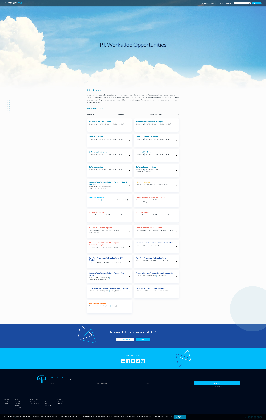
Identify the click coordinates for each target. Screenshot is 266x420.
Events (46, 401)
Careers (32, 397)
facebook (128, 361)
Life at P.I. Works (125, 339)
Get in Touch (216, 383)
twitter (138, 361)
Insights (46, 397)
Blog (46, 403)
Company (16, 399)
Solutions (6, 399)
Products (6, 401)
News (46, 399)
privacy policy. (169, 416)
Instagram (143, 361)
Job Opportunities (34, 403)
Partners (16, 405)
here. (221, 386)
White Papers (48, 405)
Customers (17, 403)
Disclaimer (59, 403)
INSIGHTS (213, 3)
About (15, 397)
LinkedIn (123, 361)
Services (6, 403)
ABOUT (221, 3)
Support (59, 399)
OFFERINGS (205, 3)
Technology (17, 401)
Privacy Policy (60, 401)
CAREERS (228, 3)
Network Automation (19, 407)
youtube (133, 361)
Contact (59, 397)
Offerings (6, 397)
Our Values (143, 339)
